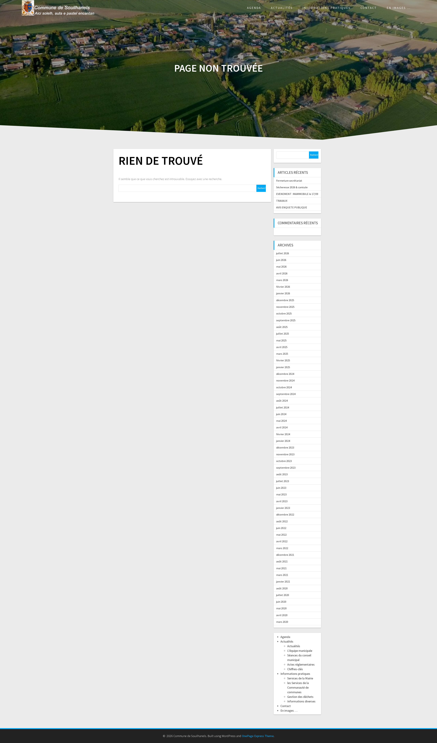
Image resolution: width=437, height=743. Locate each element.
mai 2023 (281, 494)
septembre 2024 (285, 394)
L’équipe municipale (299, 651)
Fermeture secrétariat (289, 180)
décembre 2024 (285, 374)
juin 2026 (281, 260)
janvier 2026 (283, 293)
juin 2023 (281, 487)
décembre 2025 (285, 300)
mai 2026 (281, 266)
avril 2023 (281, 501)
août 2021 (282, 561)
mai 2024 (281, 420)
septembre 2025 (285, 320)
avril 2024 (281, 427)
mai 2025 (281, 340)
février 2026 (283, 286)
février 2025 (283, 360)
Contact (369, 8)
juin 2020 (281, 601)
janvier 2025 (283, 367)
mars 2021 (282, 575)
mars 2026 (282, 280)
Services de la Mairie (300, 678)
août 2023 (282, 474)
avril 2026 (281, 273)
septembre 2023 (285, 467)
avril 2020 (281, 615)
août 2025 (282, 327)
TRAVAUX (281, 200)
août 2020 (282, 588)
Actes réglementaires (301, 664)
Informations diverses (301, 701)
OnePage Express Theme (258, 736)
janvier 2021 (283, 581)
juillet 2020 (282, 595)
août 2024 (282, 400)
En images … (399, 8)
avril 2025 (281, 347)
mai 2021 (281, 568)
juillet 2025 (282, 333)
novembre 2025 (285, 306)
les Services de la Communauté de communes (298, 687)
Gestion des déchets (300, 697)
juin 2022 (281, 528)
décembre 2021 (285, 554)
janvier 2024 (283, 441)
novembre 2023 (285, 454)
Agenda (254, 8)
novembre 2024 (285, 380)
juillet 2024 (282, 407)
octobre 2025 (284, 313)
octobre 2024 (284, 387)
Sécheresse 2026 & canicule (292, 187)
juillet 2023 (282, 481)
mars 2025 (282, 353)
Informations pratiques (326, 8)
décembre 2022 (285, 514)
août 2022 (282, 521)
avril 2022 (281, 541)
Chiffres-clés (295, 669)
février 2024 (283, 434)
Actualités (282, 8)
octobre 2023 (284, 461)
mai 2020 (281, 608)
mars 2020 (282, 621)
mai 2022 (281, 534)
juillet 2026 (282, 253)
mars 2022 (282, 548)
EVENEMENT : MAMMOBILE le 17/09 (297, 194)
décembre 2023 (285, 447)
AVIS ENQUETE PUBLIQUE (291, 207)
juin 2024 (281, 414)
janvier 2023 (283, 508)
